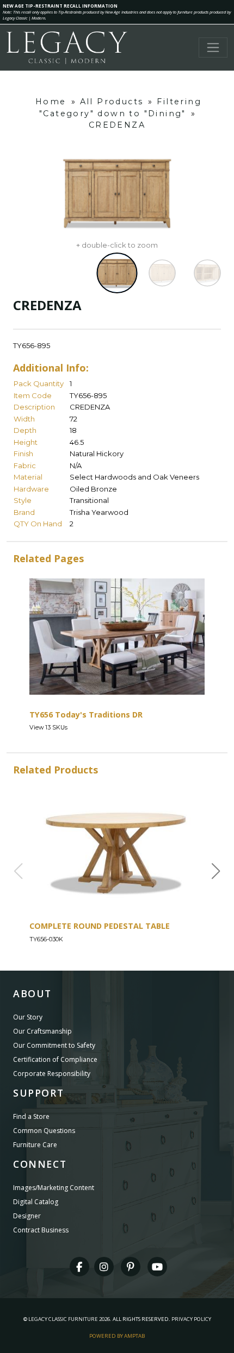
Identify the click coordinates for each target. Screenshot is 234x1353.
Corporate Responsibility (51, 1073)
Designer (27, 1215)
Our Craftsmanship (42, 1031)
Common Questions (44, 1130)
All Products (112, 101)
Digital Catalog (35, 1201)
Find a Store (31, 1116)
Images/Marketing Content (53, 1187)
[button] (216, 871)
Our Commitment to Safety (54, 1045)
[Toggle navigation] (213, 47)
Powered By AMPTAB (117, 1335)
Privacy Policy (191, 1319)
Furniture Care (35, 1144)
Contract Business (41, 1230)
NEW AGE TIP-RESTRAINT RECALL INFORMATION (60, 6)
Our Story (27, 1017)
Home (50, 101)
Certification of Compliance (55, 1059)
